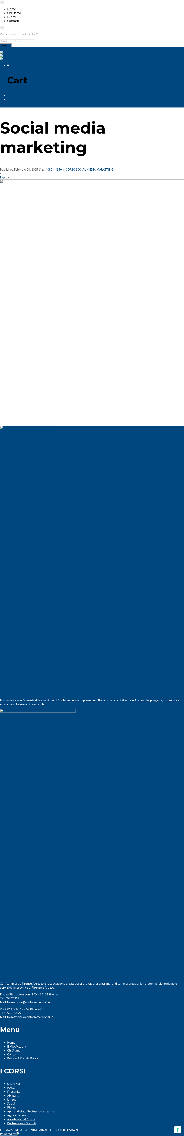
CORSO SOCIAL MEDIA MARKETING (89, 169)
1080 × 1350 (54, 169)
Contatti (13, 21)
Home (11, 9)
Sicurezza (13, 1084)
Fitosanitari (14, 1092)
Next (3, 177)
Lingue (12, 1099)
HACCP (12, 1088)
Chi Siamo (14, 13)
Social (11, 1103)
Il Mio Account (16, 1046)
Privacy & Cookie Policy (22, 1058)
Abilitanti (13, 1096)
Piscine (12, 1107)
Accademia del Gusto (21, 1119)
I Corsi (11, 17)
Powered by (8, 1134)
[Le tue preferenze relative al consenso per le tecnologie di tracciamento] (177, 1129)
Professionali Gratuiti (21, 1123)
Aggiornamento (18, 1115)
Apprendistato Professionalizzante (30, 1111)
